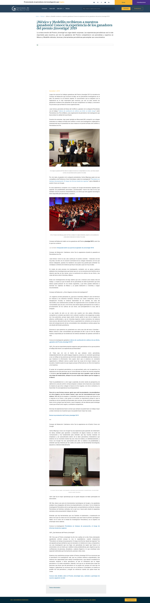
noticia (42, 16)
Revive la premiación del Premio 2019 (64, 415)
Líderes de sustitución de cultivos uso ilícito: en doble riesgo (77, 111)
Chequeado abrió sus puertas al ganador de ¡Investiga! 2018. (75, 248)
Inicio (37, 16)
